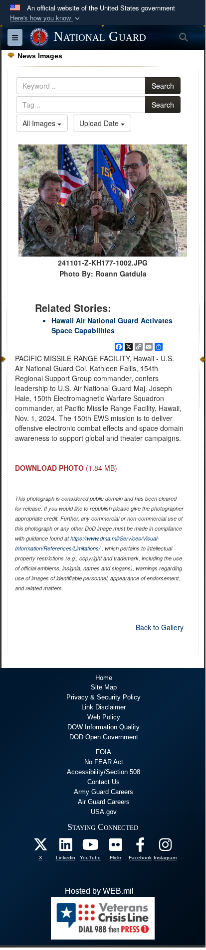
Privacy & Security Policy (103, 697)
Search (163, 86)
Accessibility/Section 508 (103, 772)
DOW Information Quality (103, 727)
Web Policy (103, 717)
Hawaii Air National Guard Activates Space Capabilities (112, 325)
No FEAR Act (103, 762)
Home (103, 677)
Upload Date (100, 123)
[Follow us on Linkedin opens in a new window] (65, 847)
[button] (46, 18)
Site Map (104, 687)
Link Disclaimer (103, 707)
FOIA (103, 752)
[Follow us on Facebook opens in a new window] (140, 847)
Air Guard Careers (104, 802)
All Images (39, 123)
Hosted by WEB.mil (99, 891)
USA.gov (104, 811)
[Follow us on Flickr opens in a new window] (115, 847)
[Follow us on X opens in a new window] (40, 847)
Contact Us (103, 782)
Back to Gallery (160, 627)
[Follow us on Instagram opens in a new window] (165, 847)
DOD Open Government (103, 737)
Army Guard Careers (103, 792)
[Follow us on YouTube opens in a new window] (90, 847)
